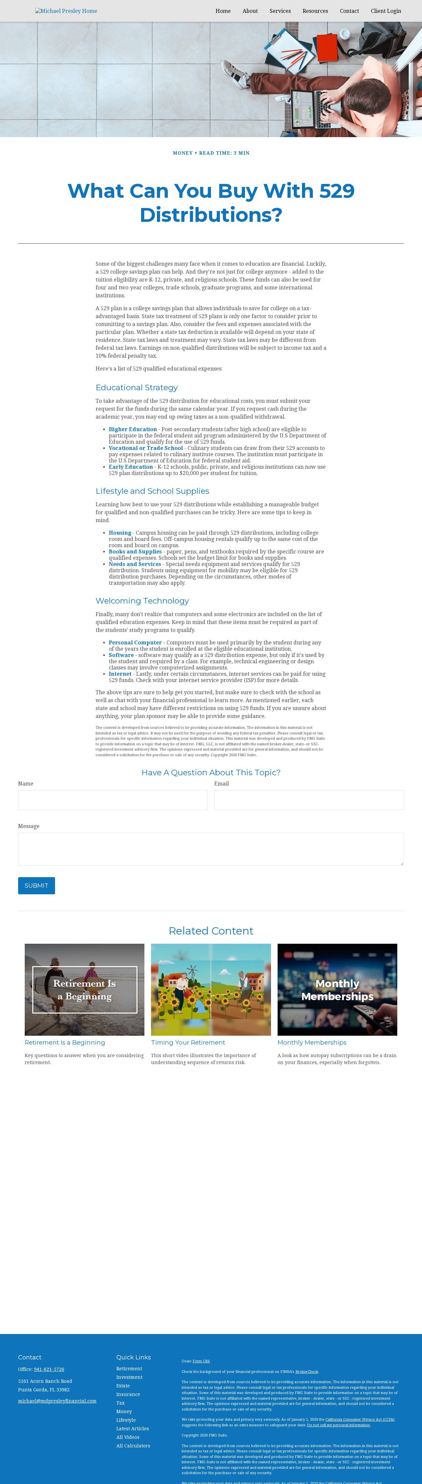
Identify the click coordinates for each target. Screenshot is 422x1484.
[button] (223, 11)
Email (221, 784)
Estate (123, 1385)
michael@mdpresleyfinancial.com (57, 1401)
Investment (129, 1377)
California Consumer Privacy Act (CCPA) (360, 1419)
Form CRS (201, 1361)
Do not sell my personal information (338, 1425)
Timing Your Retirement (188, 1042)
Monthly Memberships (312, 1042)
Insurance (128, 1394)
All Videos (127, 1437)
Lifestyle (126, 1420)
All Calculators (133, 1445)
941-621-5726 (49, 1369)
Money (124, 1411)
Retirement (129, 1368)
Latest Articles (132, 1428)
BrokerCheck (306, 1372)
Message (29, 826)
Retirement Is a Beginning (65, 1042)
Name (25, 784)
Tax (120, 1403)
